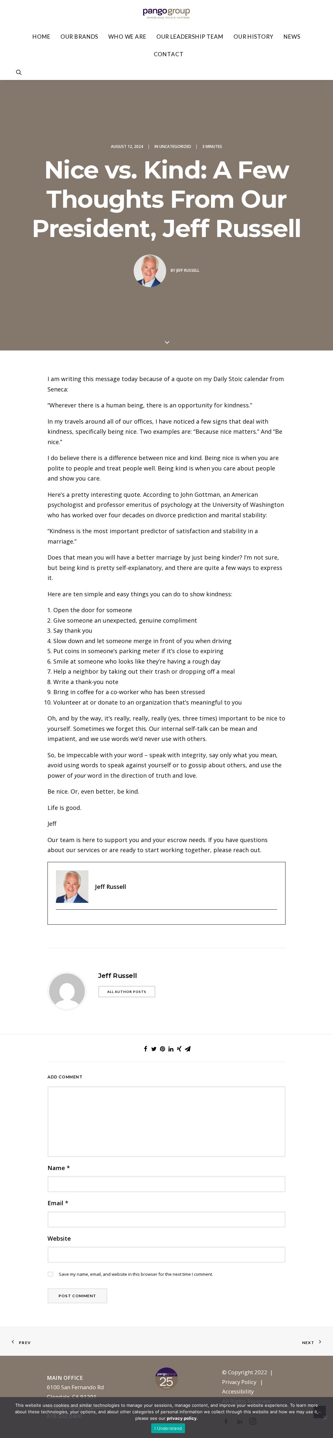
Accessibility (238, 1391)
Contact (169, 54)
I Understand (168, 1428)
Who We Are (127, 36)
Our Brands (79, 36)
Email (57, 1203)
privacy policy (182, 1418)
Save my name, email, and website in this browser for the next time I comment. (136, 1274)
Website (59, 1238)
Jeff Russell (187, 270)
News (292, 36)
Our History (253, 36)
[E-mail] (59, 920)
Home (41, 36)
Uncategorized (175, 146)
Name (58, 1168)
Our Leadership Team (189, 36)
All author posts (126, 992)
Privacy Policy (239, 1382)
